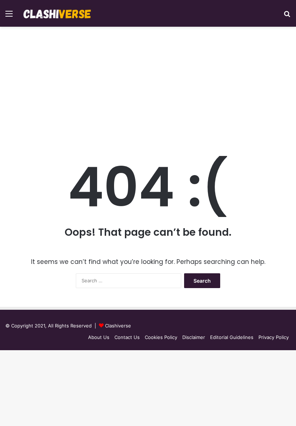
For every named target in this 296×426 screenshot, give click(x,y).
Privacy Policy (273, 337)
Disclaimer (193, 337)
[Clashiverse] (57, 13)
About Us (98, 337)
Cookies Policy (161, 337)
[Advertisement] (148, 88)
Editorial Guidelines (231, 337)
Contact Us (127, 337)
